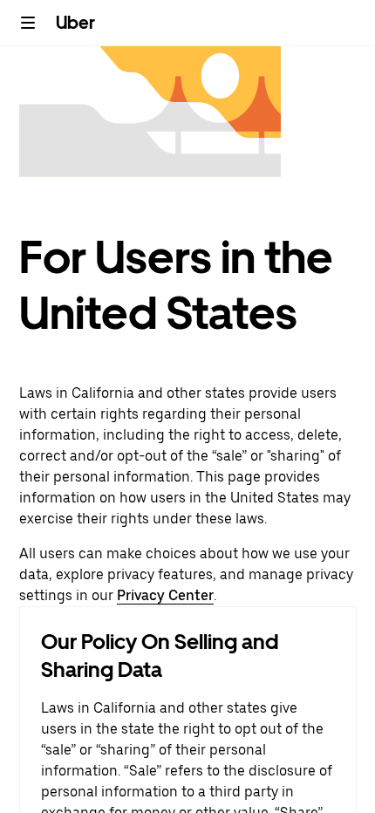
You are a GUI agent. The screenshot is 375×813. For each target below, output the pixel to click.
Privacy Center (165, 595)
